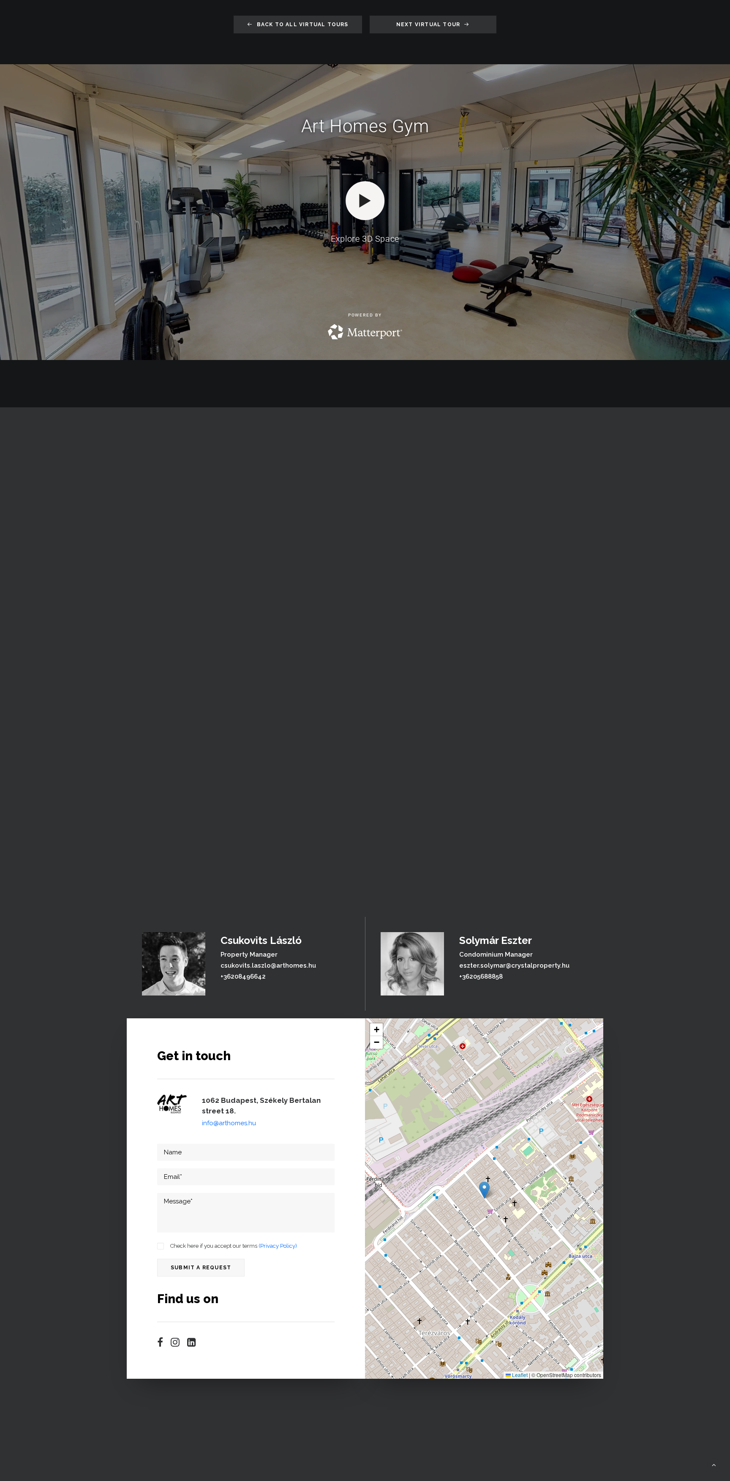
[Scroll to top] (714, 1464)
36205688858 (482, 976)
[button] (160, 1344)
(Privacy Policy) (278, 1246)
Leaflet (519, 1374)
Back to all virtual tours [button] (303, 24)
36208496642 (244, 976)
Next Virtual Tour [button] (428, 24)
